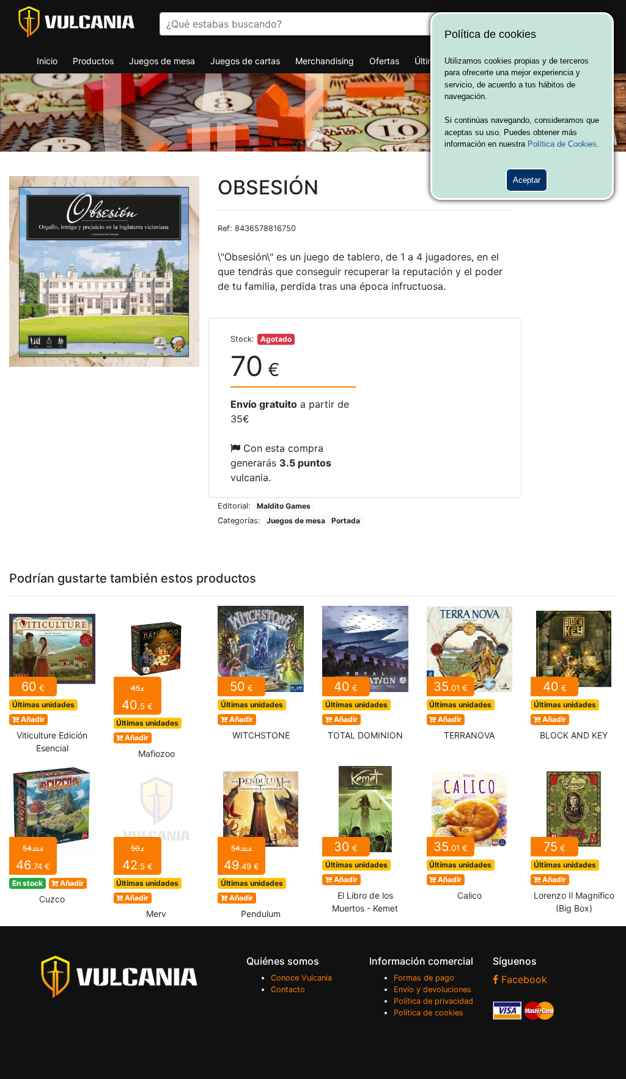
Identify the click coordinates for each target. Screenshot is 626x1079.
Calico (470, 837)
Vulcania (76, 22)
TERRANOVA (470, 677)
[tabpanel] (104, 271)
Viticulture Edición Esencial (52, 683)
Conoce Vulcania (301, 977)
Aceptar (526, 180)
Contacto (288, 989)
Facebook (522, 979)
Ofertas (384, 61)
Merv (157, 846)
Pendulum (261, 846)
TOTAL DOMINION (365, 677)
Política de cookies (428, 1012)
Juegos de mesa (162, 61)
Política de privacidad (433, 1001)
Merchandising (324, 61)
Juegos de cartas (245, 61)
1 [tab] (104, 358)
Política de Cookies (562, 144)
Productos (93, 61)
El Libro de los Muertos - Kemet (365, 843)
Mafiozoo (157, 686)
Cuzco (52, 838)
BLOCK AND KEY (574, 677)
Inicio (47, 61)
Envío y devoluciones (432, 989)
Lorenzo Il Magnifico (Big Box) (574, 843)
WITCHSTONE (261, 677)
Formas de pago (424, 977)
